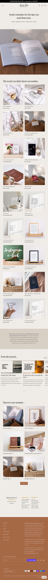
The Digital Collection (29, 479)
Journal (4, 528)
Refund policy (22, 575)
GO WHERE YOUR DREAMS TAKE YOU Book (31, 159)
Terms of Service (6, 537)
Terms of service (35, 575)
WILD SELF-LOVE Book (28, 186)
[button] (2, 5)
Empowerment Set (6, 213)
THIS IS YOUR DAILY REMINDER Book (9, 186)
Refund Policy (6, 534)
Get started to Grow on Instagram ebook (9, 266)
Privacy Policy (6, 540)
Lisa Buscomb (9, 575)
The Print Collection (29, 428)
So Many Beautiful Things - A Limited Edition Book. (33, 293)
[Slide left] (21, 391)
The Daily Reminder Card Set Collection (33, 453)
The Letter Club (6, 479)
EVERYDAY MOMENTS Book (29, 106)
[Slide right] (26, 391)
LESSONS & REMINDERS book (7, 133)
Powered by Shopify (15, 575)
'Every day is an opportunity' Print (30, 320)
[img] (11, 500)
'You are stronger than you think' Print (30, 266)
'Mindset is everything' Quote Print (8, 293)
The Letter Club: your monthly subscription (31, 133)
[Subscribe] (24, 560)
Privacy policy (28, 575)
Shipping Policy (6, 531)
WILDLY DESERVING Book (7, 106)
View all (45, 357)
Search (4, 525)
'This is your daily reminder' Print (8, 159)
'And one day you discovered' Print (8, 240)
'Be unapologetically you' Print (29, 240)
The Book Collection (7, 428)
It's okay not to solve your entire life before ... (32, 376)
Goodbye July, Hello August (8, 375)
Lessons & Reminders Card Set (7, 320)
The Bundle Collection (7, 453)
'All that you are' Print (28, 213)
